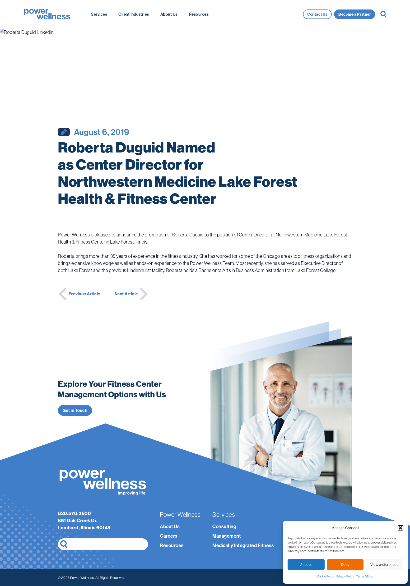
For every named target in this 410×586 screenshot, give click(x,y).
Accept (306, 564)
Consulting (224, 526)
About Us (168, 14)
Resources (199, 14)
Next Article (126, 293)
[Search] (63, 544)
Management (226, 536)
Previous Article (84, 293)
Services (99, 14)
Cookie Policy (325, 576)
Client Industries (133, 14)
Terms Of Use (364, 576)
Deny (345, 564)
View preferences (384, 564)
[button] (400, 528)
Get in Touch (75, 410)
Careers (168, 536)
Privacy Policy (345, 576)
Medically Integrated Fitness (243, 545)
